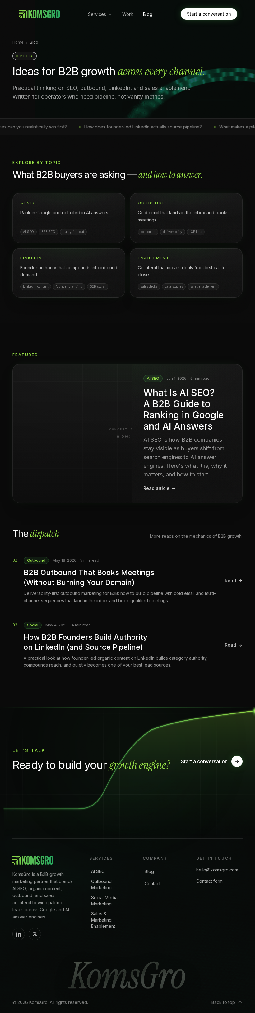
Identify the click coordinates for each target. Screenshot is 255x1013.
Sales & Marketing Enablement (103, 920)
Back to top (223, 1002)
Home (18, 42)
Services (97, 14)
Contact (152, 883)
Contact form (209, 881)
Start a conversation (209, 13)
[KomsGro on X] (35, 934)
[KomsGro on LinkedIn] (18, 934)
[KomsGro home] (39, 14)
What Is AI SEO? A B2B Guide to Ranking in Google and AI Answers (183, 409)
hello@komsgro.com (217, 869)
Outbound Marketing (101, 884)
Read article (156, 488)
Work (127, 14)
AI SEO (98, 871)
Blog (147, 14)
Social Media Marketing (104, 900)
